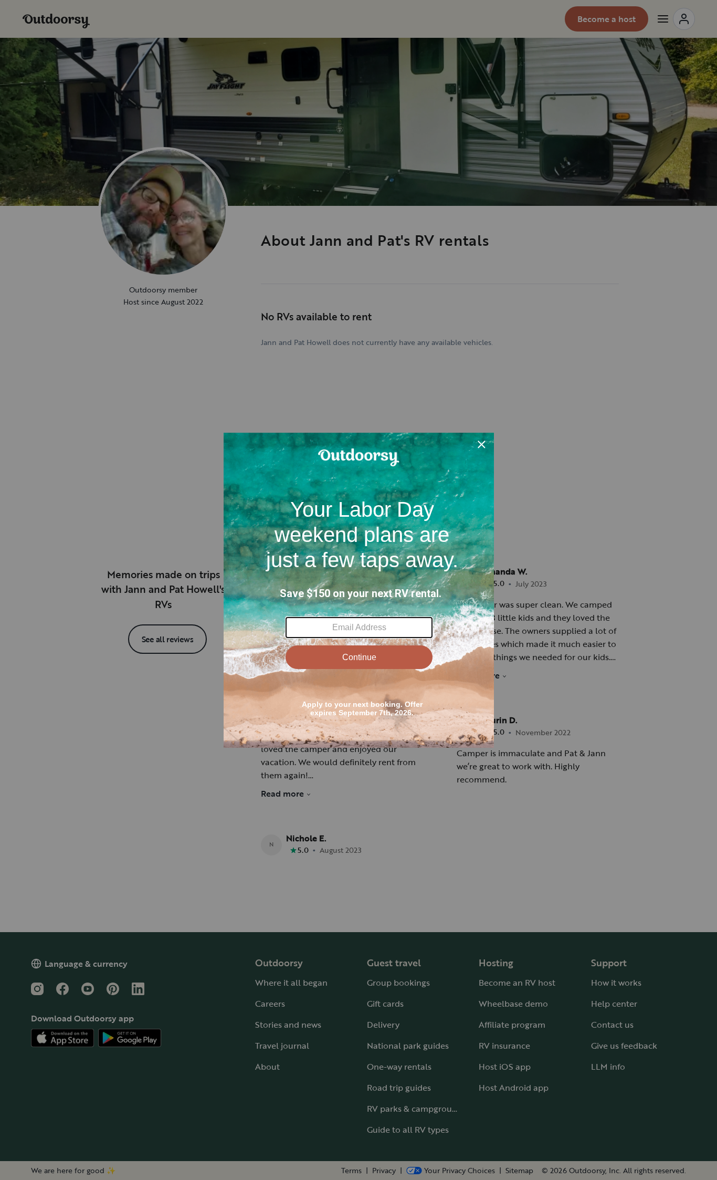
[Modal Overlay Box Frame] (359, 590)
